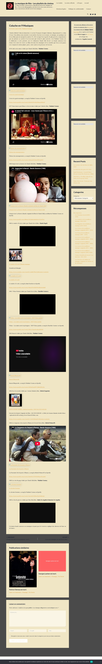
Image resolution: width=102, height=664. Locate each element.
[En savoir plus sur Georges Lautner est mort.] (52, 561)
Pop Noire (90, 27)
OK (91, 661)
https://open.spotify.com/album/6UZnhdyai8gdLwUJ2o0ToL (26, 219)
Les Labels (59, 3)
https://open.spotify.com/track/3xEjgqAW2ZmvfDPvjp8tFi (26, 160)
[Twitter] (93, 14)
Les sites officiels (70, 3)
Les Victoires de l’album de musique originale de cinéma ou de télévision (84, 261)
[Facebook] (90, 14)
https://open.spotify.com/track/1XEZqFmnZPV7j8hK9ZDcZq (27, 387)
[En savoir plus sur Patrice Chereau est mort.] (23, 569)
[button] (87, 14)
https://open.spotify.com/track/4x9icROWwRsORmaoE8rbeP (27, 102)
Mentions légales (61, 9)
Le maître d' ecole (14, 279)
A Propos (79, 3)
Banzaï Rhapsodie (14, 379)
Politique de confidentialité (76, 9)
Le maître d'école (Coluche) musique (19, 264)
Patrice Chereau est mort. (18, 589)
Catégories (76, 196)
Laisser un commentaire (15, 592)
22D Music (90, 34)
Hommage (29, 28)
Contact (88, 9)
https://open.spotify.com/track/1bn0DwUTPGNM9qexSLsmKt (27, 476)
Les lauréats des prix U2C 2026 (82, 169)
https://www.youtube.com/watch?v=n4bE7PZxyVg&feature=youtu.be (29, 272)
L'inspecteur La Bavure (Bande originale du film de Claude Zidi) (27, 209)
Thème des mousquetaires (16, 152)
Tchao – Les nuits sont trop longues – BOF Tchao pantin (25, 321)
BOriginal (76, 32)
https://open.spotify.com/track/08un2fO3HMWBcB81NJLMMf (27, 287)
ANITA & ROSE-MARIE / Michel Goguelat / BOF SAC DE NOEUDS (27, 409)
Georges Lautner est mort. (47, 574)
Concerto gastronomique (16, 94)
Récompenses (78, 213)
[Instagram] (95, 14)
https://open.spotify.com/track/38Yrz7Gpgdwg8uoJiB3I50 (26, 329)
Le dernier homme (14, 488)
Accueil (87, 3)
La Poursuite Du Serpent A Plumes (19, 469)
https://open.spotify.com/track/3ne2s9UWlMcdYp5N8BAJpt (27, 496)
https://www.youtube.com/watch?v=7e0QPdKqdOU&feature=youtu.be (29, 419)
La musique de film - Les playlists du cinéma (34, 3)
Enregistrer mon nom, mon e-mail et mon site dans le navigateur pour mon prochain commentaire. (36, 636)
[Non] (100, 662)
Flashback (24, 28)
